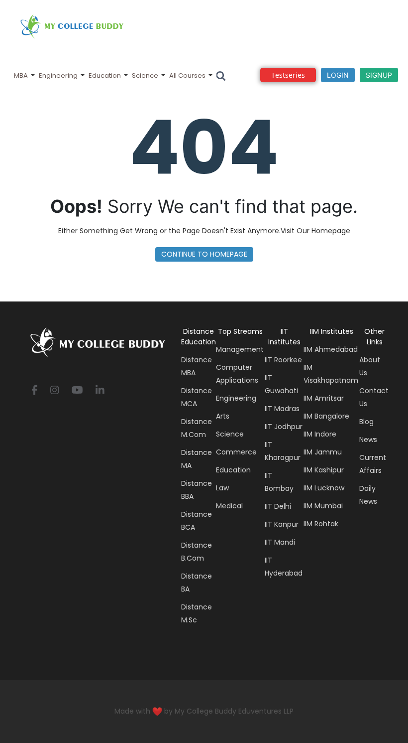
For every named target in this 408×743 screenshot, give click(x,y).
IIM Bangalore (326, 416)
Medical (229, 506)
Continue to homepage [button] (204, 254)
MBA (21, 75)
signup (379, 75)
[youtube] (77, 391)
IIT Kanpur (282, 524)
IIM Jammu (323, 452)
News (368, 440)
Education (105, 75)
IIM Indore (320, 434)
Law (222, 488)
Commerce (236, 452)
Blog (366, 422)
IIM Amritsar (324, 398)
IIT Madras (282, 409)
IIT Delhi (278, 506)
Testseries (288, 75)
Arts (222, 416)
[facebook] (34, 391)
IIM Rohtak (321, 524)
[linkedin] (100, 391)
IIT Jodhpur (284, 427)
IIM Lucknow (324, 488)
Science (145, 75)
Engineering (58, 75)
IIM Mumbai (323, 506)
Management (240, 349)
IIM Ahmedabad (331, 349)
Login (338, 75)
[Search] (221, 75)
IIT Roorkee (283, 360)
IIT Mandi (280, 542)
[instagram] (54, 391)
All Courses (187, 75)
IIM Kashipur (324, 470)
